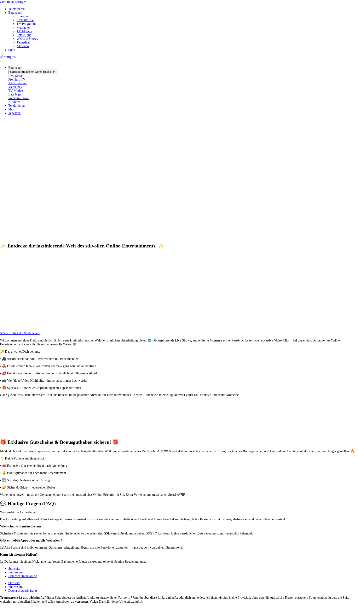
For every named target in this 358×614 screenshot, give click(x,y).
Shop (11, 50)
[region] (179, 178)
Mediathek (23, 27)
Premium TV (25, 20)
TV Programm (26, 23)
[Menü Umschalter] (1, 61)
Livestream (24, 16)
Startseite (14, 568)
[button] (179, 225)
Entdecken (15, 12)
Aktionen (23, 46)
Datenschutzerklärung (22, 576)
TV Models (24, 31)
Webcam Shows (27, 38)
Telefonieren (16, 9)
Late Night (24, 35)
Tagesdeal (23, 42)
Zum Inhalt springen (13, 2)
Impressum (15, 572)
